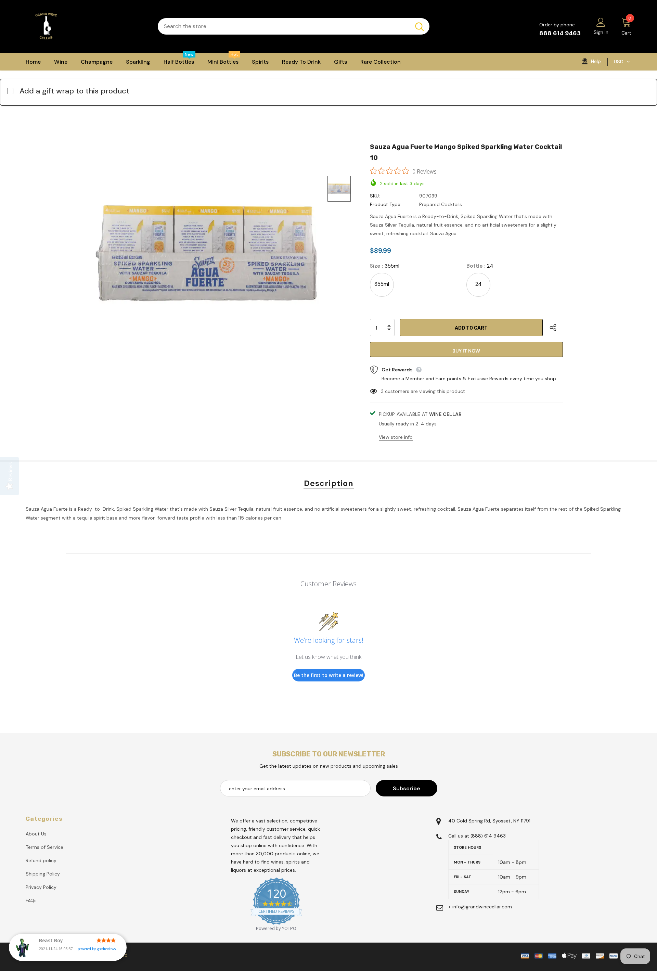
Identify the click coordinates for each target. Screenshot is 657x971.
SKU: (375, 196)
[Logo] (86, 26)
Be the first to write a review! (328, 675)
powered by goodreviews (97, 948)
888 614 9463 (560, 33)
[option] (207, 252)
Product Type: (385, 204)
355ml (381, 284)
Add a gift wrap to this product (74, 91)
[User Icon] (601, 22)
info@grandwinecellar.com (482, 907)
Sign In (601, 32)
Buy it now (466, 351)
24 (478, 284)
